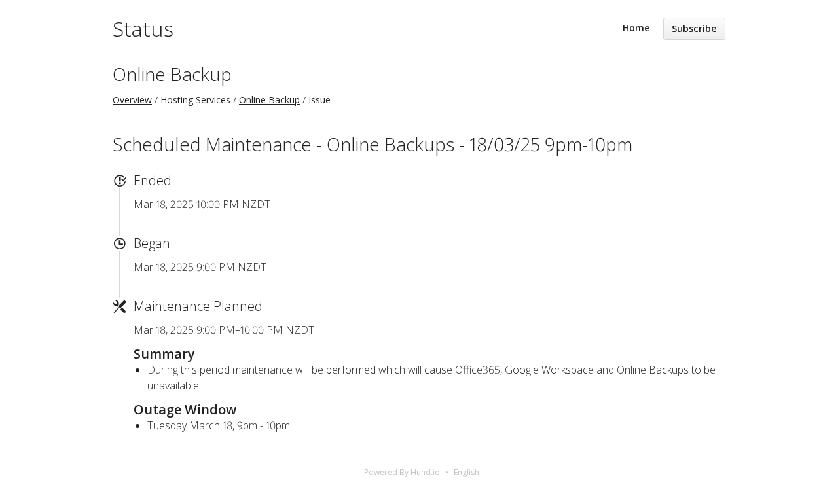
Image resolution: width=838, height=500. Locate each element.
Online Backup (172, 74)
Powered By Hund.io (402, 472)
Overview (132, 100)
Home (636, 28)
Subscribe (694, 28)
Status (143, 28)
